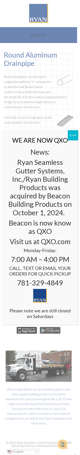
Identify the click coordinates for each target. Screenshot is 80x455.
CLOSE (73, 135)
